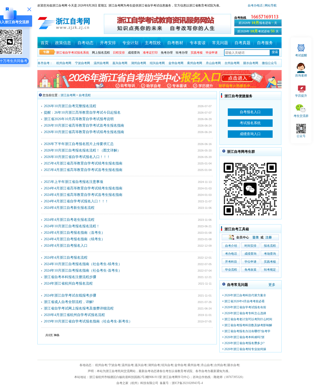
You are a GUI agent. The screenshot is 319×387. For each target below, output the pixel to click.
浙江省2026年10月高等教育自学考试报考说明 (79, 119)
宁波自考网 (82, 63)
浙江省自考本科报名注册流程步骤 (70, 277)
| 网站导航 (270, 5)
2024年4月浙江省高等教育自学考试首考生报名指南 (83, 195)
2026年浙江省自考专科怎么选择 (245, 313)
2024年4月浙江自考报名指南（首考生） (74, 232)
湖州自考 (154, 365)
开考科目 (231, 261)
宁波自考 (114, 365)
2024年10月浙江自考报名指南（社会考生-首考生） (83, 270)
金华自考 (180, 365)
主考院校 (153, 43)
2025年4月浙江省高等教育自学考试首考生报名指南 (83, 170)
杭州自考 (101, 365)
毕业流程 (231, 269)
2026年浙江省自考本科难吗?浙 (244, 337)
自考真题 (242, 43)
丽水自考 (233, 365)
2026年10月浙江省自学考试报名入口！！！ (77, 157)
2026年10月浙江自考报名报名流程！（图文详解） (82, 150)
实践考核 (270, 261)
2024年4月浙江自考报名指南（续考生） (74, 239)
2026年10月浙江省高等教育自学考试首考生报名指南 (84, 125)
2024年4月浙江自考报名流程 (65, 257)
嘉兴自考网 (119, 63)
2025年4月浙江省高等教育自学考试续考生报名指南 (83, 163)
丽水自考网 (250, 63)
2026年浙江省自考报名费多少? (244, 343)
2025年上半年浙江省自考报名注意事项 (73, 182)
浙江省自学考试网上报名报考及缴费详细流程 (79, 308)
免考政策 (250, 269)
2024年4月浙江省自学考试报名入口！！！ (76, 201)
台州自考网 (232, 63)
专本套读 (198, 43)
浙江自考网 (68, 95)
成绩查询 (134, 52)
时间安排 (250, 245)
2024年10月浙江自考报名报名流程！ (72, 226)
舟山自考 (207, 365)
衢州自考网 (194, 63)
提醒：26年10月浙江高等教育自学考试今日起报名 (82, 112)
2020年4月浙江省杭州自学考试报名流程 (74, 315)
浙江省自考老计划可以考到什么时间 (248, 319)
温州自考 (128, 365)
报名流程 (270, 245)
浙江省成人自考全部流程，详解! (69, 302)
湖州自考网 (138, 63)
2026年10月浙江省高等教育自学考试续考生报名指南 (84, 132)
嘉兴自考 (141, 365)
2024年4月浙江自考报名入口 (65, 245)
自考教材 (175, 43)
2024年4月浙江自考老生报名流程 (69, 220)
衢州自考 (194, 365)
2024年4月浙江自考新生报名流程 (69, 208)
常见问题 (220, 43)
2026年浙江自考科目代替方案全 (245, 295)
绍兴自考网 (157, 63)
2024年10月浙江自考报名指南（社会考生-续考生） (83, 264)
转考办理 (182, 52)
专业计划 (130, 43)
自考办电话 (255, 5)
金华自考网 (175, 63)
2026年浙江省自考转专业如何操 (245, 349)
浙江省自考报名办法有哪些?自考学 (247, 331)
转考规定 (270, 269)
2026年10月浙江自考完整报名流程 (70, 106)
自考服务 (265, 43)
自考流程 (85, 95)
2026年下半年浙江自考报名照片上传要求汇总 (79, 144)
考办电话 (231, 253)
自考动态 (85, 43)
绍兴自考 (167, 365)
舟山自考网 (213, 63)
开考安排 (108, 43)
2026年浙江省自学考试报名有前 (245, 307)
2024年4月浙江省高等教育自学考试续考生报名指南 (83, 188)
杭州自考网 (63, 63)
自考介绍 (231, 245)
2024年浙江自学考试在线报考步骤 (70, 295)
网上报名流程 (101, 52)
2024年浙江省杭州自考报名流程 (68, 283)
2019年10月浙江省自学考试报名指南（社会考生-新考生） (88, 321)
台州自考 (220, 365)
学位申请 (250, 261)
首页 (45, 43)
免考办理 (167, 52)
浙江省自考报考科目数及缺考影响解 (248, 325)
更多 (271, 285)
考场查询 (270, 253)
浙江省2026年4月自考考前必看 (244, 301)
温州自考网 (101, 63)
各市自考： (45, 63)
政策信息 (63, 43)
